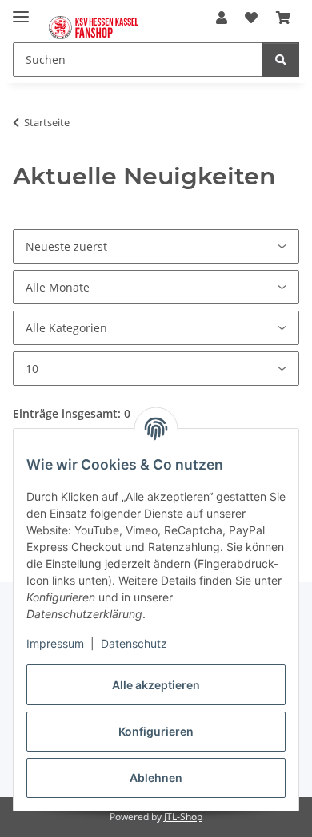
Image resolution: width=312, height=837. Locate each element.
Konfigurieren (156, 731)
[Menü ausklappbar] (21, 10)
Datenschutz (134, 643)
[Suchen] (280, 59)
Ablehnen (156, 777)
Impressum (55, 643)
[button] (221, 18)
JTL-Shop (183, 816)
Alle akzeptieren (156, 685)
